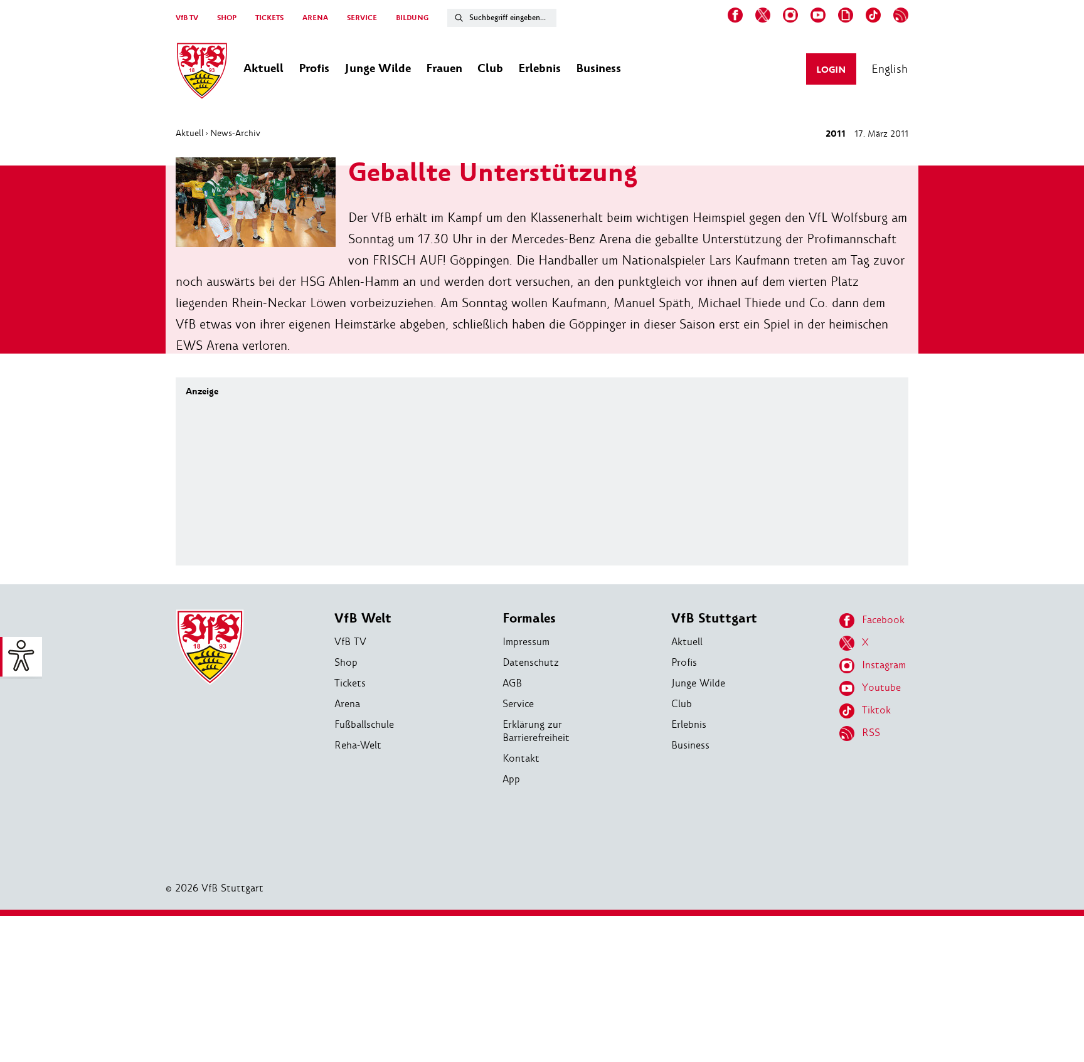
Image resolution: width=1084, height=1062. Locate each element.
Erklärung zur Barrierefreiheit (536, 731)
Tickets (350, 683)
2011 (836, 133)
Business (690, 745)
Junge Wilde (698, 683)
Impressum (526, 641)
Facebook (883, 619)
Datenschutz (530, 662)
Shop (346, 662)
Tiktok (876, 710)
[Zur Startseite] (202, 72)
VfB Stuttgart (714, 618)
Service (518, 703)
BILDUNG (412, 18)
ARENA (315, 18)
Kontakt (520, 758)
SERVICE (362, 18)
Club (681, 703)
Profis (684, 662)
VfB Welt (362, 618)
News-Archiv (235, 133)
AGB (512, 683)
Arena (347, 703)
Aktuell (190, 133)
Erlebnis (688, 724)
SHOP (226, 18)
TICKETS (269, 18)
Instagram (884, 664)
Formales (529, 618)
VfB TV (187, 18)
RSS (871, 732)
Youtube (881, 687)
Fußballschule (364, 724)
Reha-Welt (357, 745)
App (511, 779)
